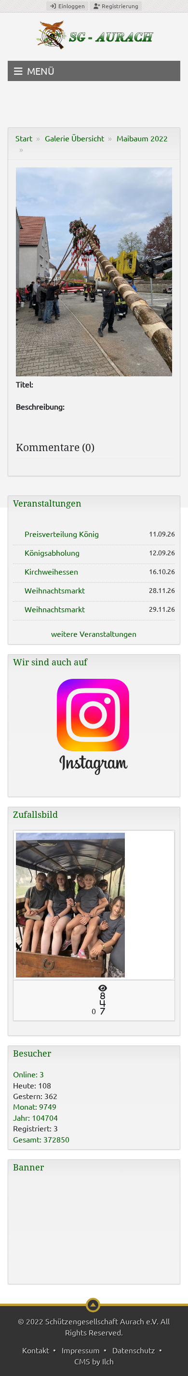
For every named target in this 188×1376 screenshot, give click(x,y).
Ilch (108, 1361)
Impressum (81, 1350)
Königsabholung (52, 552)
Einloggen (71, 6)
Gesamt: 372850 (41, 1139)
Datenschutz (133, 1350)
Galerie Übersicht (74, 138)
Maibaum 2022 (142, 138)
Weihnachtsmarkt (55, 590)
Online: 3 (28, 1074)
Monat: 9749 (34, 1106)
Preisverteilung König (62, 533)
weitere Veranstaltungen (93, 633)
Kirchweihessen (51, 571)
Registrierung (119, 6)
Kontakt (35, 1350)
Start (23, 138)
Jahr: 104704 (35, 1117)
